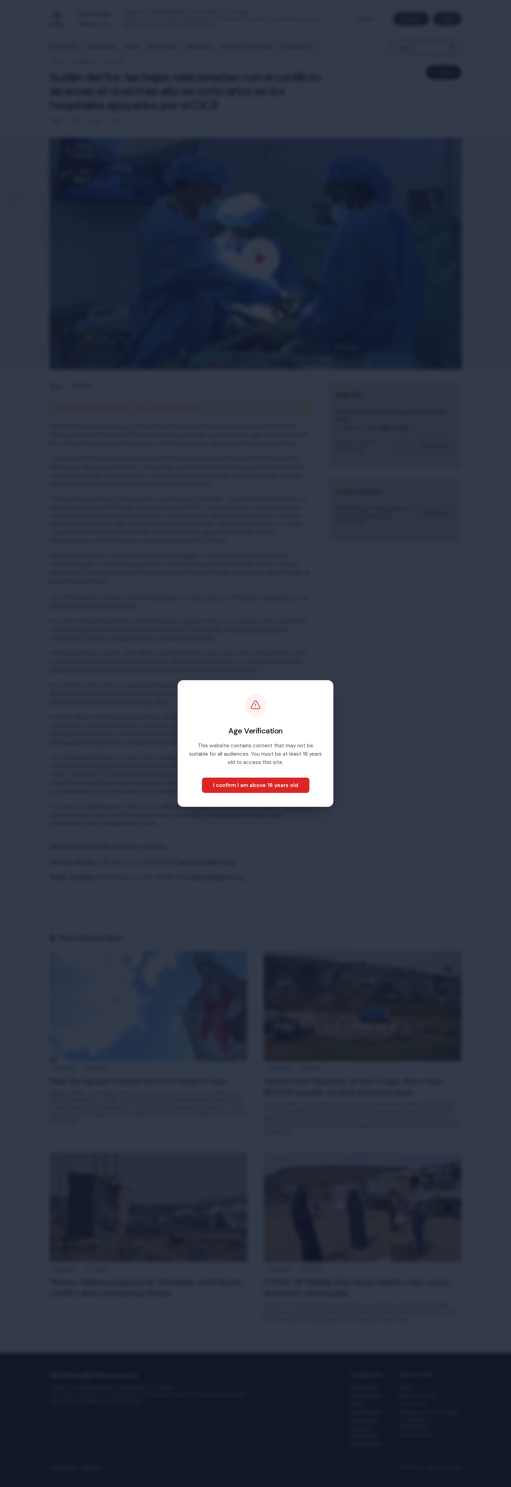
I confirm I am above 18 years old (255, 785)
